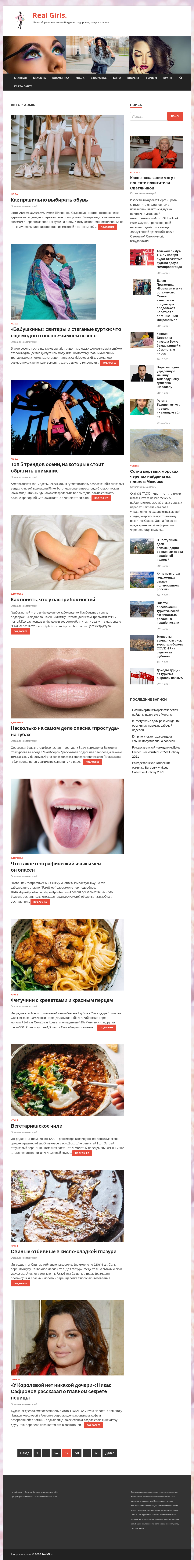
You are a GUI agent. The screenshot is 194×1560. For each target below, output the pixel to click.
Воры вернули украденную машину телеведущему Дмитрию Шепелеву (168, 377)
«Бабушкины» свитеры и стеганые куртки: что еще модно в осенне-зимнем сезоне (66, 332)
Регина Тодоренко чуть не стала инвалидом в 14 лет (168, 408)
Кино (117, 77)
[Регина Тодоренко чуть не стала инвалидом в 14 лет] (142, 414)
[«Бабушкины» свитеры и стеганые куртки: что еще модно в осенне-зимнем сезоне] (67, 283)
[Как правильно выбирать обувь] (67, 154)
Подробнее (107, 227)
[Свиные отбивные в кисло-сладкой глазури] (67, 1207)
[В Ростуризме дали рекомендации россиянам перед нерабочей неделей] (142, 553)
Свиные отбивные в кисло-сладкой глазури (64, 1251)
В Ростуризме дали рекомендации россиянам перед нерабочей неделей (170, 549)
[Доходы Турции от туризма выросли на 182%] (142, 683)
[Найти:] (156, 116)
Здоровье (99, 77)
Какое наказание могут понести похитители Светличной (152, 182)
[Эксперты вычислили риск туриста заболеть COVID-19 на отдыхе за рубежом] (142, 650)
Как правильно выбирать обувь (49, 200)
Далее (109, 1453)
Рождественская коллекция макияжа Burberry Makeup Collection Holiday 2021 (151, 767)
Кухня (167, 77)
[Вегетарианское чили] (67, 1081)
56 (56, 1453)
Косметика (60, 77)
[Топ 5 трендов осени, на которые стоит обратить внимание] (67, 419)
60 (96, 1453)
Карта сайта (23, 86)
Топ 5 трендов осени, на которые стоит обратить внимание (57, 467)
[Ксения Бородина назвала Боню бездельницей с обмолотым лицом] (142, 347)
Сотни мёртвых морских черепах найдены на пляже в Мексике (154, 476)
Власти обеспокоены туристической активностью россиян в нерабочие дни (168, 612)
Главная (20, 77)
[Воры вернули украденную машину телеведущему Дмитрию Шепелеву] (142, 380)
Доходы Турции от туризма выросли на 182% (170, 674)
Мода (80, 77)
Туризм (151, 77)
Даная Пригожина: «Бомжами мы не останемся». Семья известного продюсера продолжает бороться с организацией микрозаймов (169, 300)
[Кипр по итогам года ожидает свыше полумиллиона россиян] (142, 586)
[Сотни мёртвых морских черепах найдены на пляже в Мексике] (156, 462)
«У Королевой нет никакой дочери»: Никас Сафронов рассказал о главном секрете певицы (61, 1391)
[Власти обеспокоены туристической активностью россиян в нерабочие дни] (142, 616)
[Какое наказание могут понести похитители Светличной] (156, 169)
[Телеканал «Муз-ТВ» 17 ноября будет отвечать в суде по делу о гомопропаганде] (142, 264)
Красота (39, 77)
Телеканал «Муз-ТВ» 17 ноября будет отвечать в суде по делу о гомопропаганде (169, 258)
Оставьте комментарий (24, 206)
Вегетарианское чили (37, 1126)
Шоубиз (133, 77)
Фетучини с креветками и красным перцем (62, 1000)
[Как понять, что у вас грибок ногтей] (67, 554)
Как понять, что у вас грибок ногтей (53, 599)
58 (77, 1453)
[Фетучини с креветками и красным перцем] (67, 956)
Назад (24, 1453)
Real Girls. (50, 15)
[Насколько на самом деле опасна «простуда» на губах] (67, 684)
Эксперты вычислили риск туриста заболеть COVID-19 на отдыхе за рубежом (170, 646)
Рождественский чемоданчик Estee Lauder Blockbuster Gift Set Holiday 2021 (156, 751)
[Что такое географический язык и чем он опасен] (67, 818)
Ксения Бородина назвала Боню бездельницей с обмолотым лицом (169, 343)
